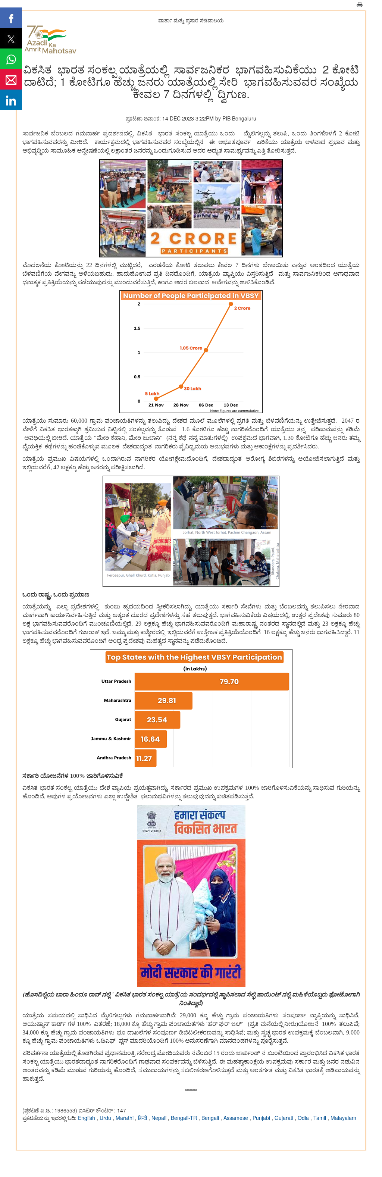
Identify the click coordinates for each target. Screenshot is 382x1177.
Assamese (236, 1117)
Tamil (320, 1117)
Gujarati (285, 1117)
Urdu (106, 1117)
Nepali (159, 1117)
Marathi (125, 1117)
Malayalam (343, 1117)
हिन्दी (143, 1117)
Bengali (210, 1117)
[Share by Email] (11, 79)
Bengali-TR (184, 1117)
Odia (304, 1117)
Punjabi (262, 1117)
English (87, 1117)
